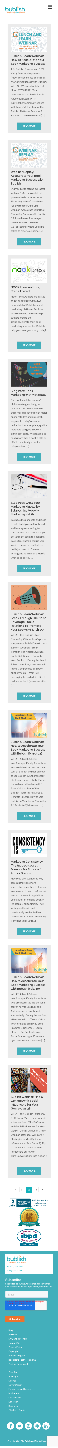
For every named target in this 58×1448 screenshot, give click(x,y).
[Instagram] (28, 1426)
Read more (29, 126)
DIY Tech (13, 1401)
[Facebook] (10, 1426)
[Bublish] (21, 9)
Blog (11, 1330)
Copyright (14, 1351)
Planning (13, 1372)
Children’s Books (17, 1410)
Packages (13, 1376)
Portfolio (13, 1334)
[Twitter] (19, 1426)
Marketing (14, 1393)
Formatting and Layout (20, 1389)
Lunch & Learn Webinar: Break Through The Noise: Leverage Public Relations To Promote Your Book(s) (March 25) (29, 621)
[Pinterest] (37, 1426)
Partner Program (17, 1355)
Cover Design (15, 1384)
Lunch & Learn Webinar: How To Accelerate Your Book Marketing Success (28, 59)
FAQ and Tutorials (18, 1338)
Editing (12, 1380)
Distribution (15, 1397)
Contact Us (14, 1342)
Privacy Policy (15, 1347)
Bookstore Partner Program (22, 1359)
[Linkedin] (46, 1426)
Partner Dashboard (18, 1364)
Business (13, 1405)
